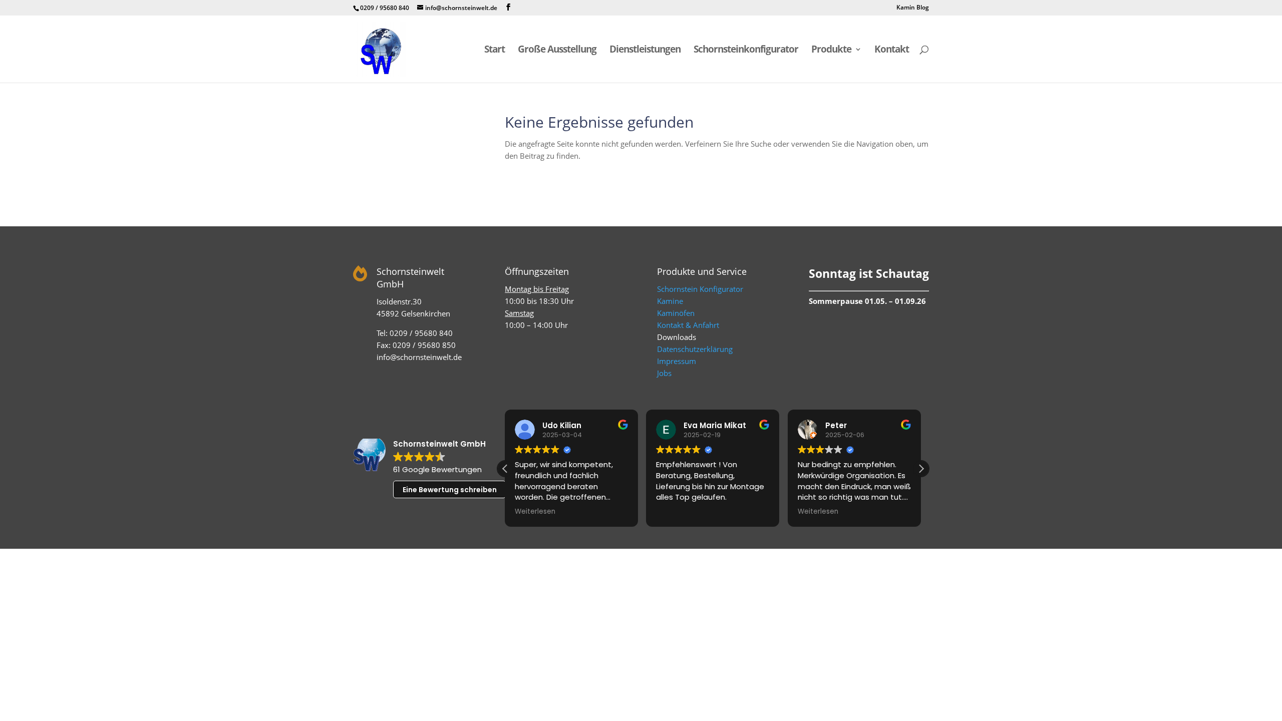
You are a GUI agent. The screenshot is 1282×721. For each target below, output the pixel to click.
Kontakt (891, 51)
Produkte (831, 51)
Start (494, 51)
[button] (920, 468)
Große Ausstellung (557, 51)
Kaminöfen (676, 313)
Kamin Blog (912, 8)
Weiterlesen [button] (535, 511)
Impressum (676, 361)
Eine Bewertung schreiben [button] (450, 490)
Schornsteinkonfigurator (746, 51)
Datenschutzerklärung (695, 349)
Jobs (664, 373)
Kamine (670, 301)
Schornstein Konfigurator (700, 289)
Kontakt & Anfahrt (688, 325)
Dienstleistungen (645, 51)
